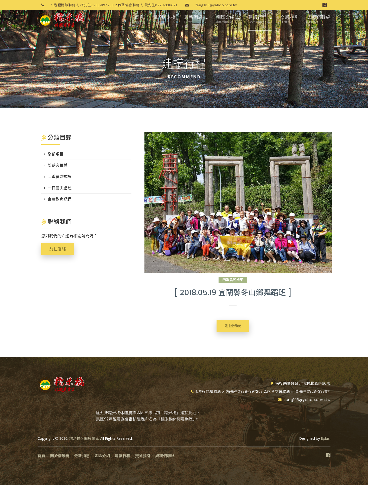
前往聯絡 (57, 249)
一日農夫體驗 (60, 188)
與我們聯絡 (319, 19)
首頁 (139, 19)
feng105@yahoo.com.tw (215, 5)
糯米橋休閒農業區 (84, 438)
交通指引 (289, 19)
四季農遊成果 (232, 279)
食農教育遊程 (60, 199)
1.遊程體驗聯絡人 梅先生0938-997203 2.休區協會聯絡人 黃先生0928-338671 (114, 5)
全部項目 (56, 154)
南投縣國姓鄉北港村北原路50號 (302, 383)
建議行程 (257, 19)
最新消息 (193, 19)
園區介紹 (225, 19)
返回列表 (233, 326)
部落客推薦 (58, 165)
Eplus (325, 438)
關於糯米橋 (164, 19)
